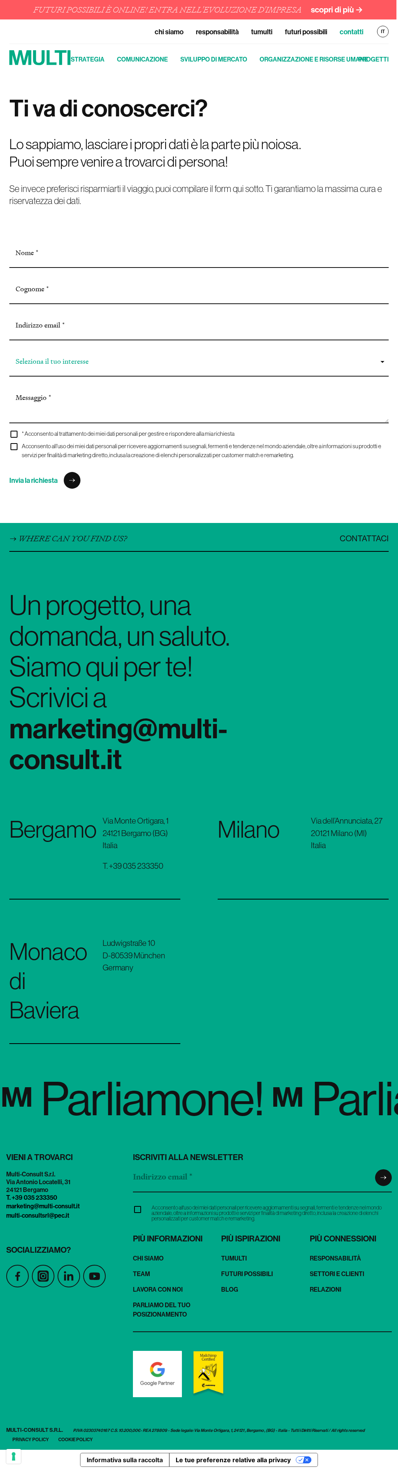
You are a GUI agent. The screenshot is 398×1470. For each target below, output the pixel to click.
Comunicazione (142, 59)
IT (383, 31)
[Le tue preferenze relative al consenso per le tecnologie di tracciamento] (13, 1456)
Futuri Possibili (306, 31)
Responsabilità (217, 31)
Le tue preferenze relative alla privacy (233, 1460)
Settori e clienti (337, 1274)
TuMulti (261, 31)
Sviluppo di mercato (213, 59)
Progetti (373, 59)
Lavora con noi (158, 1289)
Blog (229, 1289)
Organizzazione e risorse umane (314, 59)
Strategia (88, 59)
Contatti (351, 31)
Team (141, 1274)
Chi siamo (169, 31)
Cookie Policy (75, 1439)
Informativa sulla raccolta (125, 1460)
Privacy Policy (30, 1439)
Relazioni (325, 1289)
